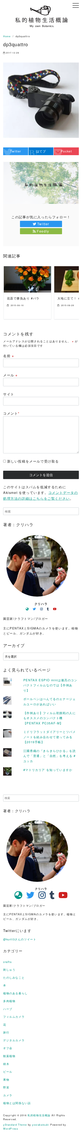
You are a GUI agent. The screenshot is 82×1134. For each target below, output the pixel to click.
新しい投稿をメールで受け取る (33, 461)
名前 (8, 355)
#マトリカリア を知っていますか (48, 769)
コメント (11, 413)
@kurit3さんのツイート (19, 939)
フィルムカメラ (14, 1017)
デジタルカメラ (14, 1040)
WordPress (10, 1128)
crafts (7, 962)
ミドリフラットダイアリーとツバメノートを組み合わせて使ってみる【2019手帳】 (49, 736)
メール (10, 375)
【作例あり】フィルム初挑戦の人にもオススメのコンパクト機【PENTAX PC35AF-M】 (49, 718)
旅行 (6, 1032)
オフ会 (7, 1048)
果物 (6, 1080)
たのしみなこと (14, 977)
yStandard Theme (15, 1124)
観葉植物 (9, 1056)
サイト (8, 394)
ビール (7, 1072)
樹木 (6, 1064)
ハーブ (7, 1009)
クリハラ (41, 604)
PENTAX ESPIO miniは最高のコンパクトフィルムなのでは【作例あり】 (50, 685)
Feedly (43, 231)
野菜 (6, 1087)
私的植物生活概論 (39, 1115)
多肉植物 (9, 1001)
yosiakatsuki (40, 1124)
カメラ (7, 1095)
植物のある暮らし (15, 993)
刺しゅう (9, 970)
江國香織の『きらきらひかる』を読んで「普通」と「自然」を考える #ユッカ (49, 755)
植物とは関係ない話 (17, 1103)
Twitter (43, 223)
